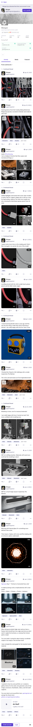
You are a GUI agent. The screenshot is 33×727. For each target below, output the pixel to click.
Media (16, 59)
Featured (27, 59)
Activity (6, 59)
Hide (29, 79)
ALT (14, 95)
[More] (31, 100)
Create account (7, 724)
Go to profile (27, 10)
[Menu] (2, 54)
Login (16, 724)
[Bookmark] (24, 100)
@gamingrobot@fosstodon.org (8, 30)
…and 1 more (23, 140)
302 (10, 37)
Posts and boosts (6, 64)
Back (5, 2)
